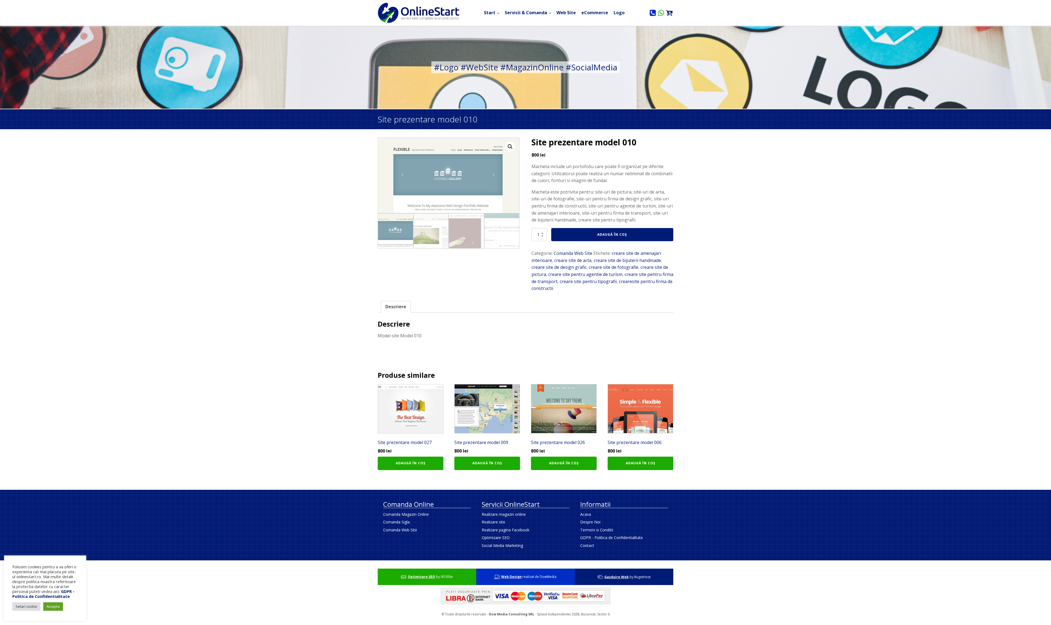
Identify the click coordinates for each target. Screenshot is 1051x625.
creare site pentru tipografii (588, 281)
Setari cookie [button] (26, 606)
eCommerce (594, 13)
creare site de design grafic (559, 267)
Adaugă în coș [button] (411, 463)
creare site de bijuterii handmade (627, 260)
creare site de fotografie (613, 267)
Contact (587, 545)
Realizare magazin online (504, 514)
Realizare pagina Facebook (505, 529)
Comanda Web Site (573, 253)
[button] (510, 147)
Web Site (566, 13)
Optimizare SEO (496, 537)
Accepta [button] (53, 606)
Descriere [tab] (395, 307)
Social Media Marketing (502, 545)
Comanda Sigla (396, 522)
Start (489, 13)
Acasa (585, 514)
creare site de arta (572, 260)
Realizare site (493, 522)
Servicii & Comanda (526, 13)
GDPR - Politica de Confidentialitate (611, 537)
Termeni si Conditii (596, 529)
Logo (619, 13)
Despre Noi (590, 522)
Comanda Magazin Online (406, 514)
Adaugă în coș (612, 234)
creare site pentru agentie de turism (585, 274)
